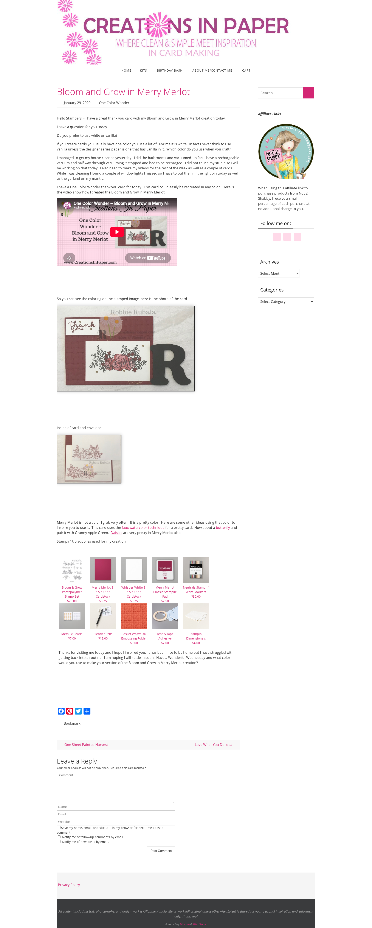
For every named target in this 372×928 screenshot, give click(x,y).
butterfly (222, 527)
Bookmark (72, 723)
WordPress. (200, 924)
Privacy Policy (69, 884)
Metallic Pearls (71, 636)
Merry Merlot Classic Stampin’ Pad (165, 594)
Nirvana (185, 924)
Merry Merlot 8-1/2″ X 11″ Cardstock (103, 594)
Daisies (116, 532)
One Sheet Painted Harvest (86, 744)
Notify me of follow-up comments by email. (93, 837)
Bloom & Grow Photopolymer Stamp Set (72, 594)
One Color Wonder (114, 102)
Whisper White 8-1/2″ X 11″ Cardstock (133, 594)
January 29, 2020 (77, 102)
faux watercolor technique (142, 527)
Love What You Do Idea (214, 744)
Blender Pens (103, 636)
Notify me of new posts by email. (85, 842)
